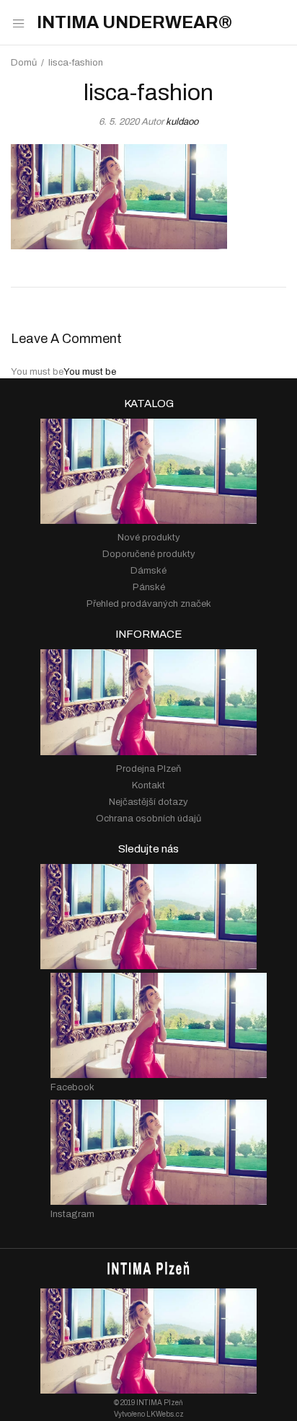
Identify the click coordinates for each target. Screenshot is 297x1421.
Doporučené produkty (148, 554)
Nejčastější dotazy (148, 802)
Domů (24, 63)
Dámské (148, 571)
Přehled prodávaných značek (149, 604)
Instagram (72, 1214)
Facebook (72, 1087)
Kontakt (148, 785)
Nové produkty (149, 538)
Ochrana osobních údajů (148, 819)
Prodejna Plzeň (148, 769)
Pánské (149, 587)
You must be (89, 372)
